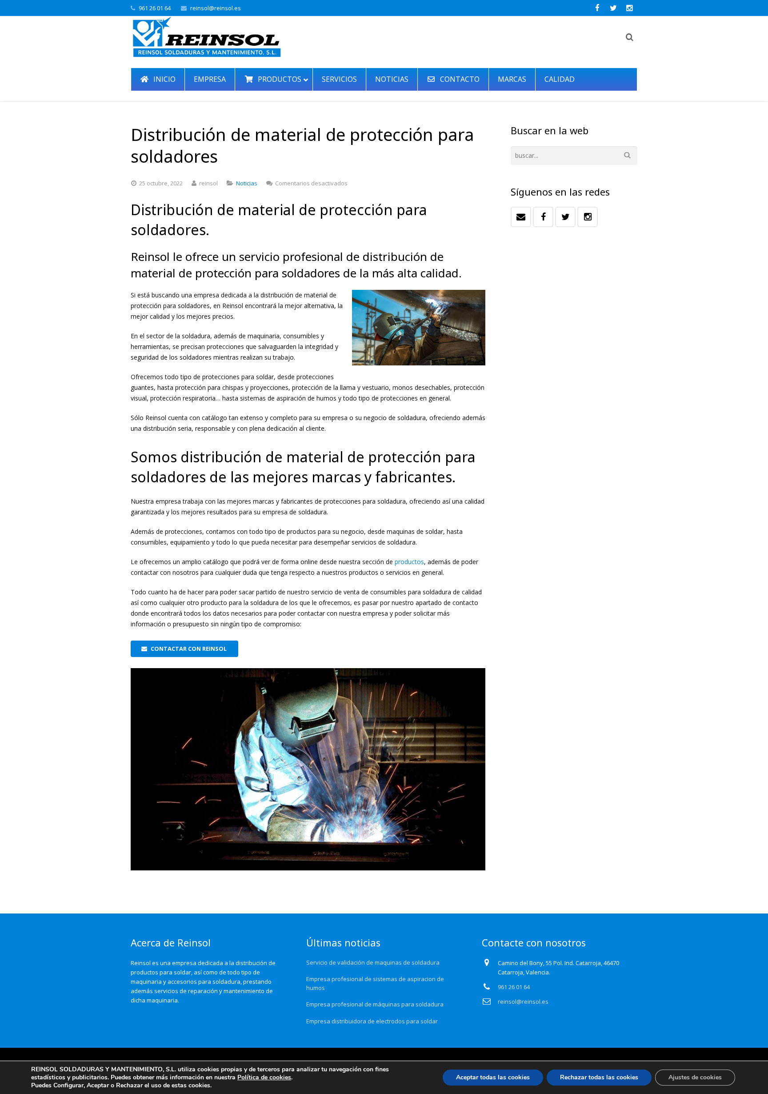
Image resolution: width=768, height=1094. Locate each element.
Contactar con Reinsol (189, 649)
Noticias (246, 183)
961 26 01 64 (155, 8)
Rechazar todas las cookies (599, 1077)
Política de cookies (264, 1077)
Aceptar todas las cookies (493, 1077)
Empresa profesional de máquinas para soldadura (375, 1004)
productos (409, 561)
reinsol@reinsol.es (215, 8)
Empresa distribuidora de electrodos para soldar (372, 1021)
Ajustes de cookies (695, 1077)
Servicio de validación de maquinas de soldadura (373, 962)
